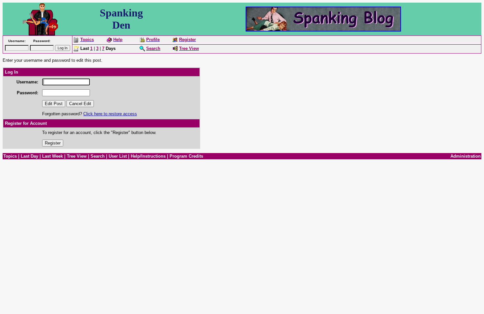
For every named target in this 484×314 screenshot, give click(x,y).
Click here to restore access (110, 113)
